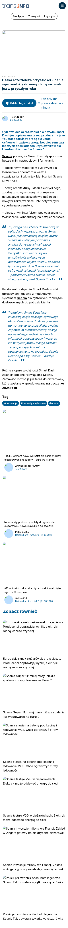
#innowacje (10, 403)
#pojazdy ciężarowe (33, 403)
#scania (54, 403)
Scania (7, 156)
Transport (34, 16)
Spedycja (18, 16)
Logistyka (49, 16)
